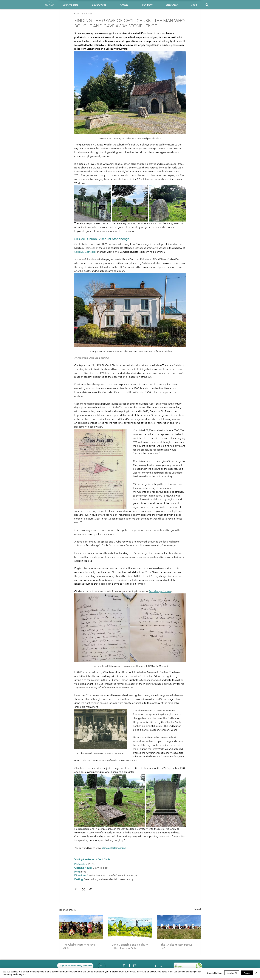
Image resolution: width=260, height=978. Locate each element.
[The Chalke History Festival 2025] (179, 927)
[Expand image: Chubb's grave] (130, 203)
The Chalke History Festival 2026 (79, 946)
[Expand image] (109, 800)
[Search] (207, 5)
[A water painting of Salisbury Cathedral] (130, 927)
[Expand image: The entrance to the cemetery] (92, 203)
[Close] (256, 973)
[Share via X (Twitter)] (83, 889)
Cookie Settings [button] (214, 972)
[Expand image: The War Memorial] (167, 203)
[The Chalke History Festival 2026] (81, 927)
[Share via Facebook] (75, 889)
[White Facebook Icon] (129, 965)
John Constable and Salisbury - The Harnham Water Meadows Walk (130, 946)
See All (197, 909)
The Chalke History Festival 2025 (177, 946)
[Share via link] (90, 889)
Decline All (232, 972)
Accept (247, 972)
